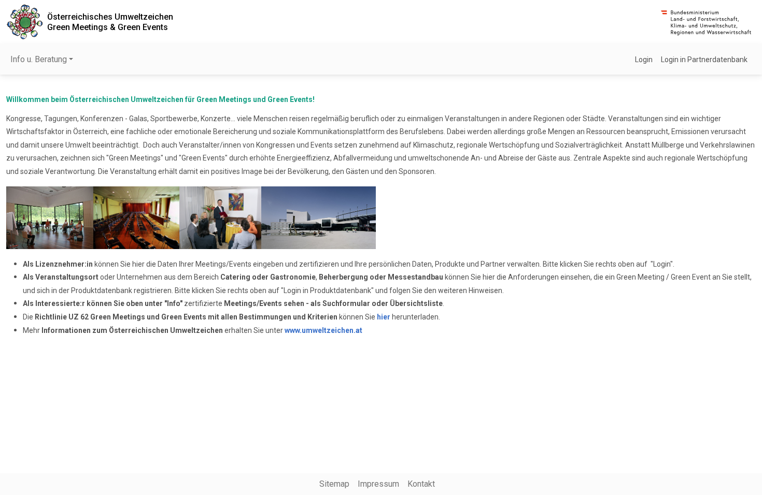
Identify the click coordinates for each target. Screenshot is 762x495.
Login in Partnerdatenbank (704, 59)
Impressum (378, 484)
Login (644, 59)
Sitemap (334, 484)
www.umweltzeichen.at (323, 330)
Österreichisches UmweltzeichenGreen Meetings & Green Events (110, 22)
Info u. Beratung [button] (38, 59)
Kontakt (421, 484)
